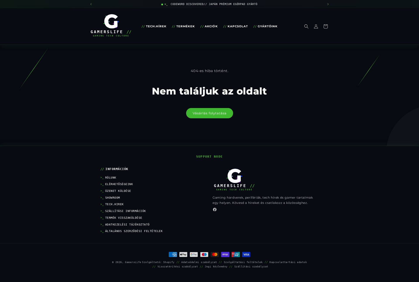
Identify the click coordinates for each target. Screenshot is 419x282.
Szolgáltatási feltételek (243, 262)
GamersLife (133, 262)
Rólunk (110, 177)
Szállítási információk (125, 211)
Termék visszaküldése (123, 217)
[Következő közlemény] (328, 4)
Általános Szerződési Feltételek (134, 231)
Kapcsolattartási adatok (288, 262)
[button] (306, 26)
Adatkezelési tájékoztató (127, 224)
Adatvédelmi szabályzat (199, 262)
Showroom (112, 197)
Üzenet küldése (118, 191)
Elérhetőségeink (119, 184)
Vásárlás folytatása (210, 113)
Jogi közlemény (216, 266)
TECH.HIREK (114, 204)
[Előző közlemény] (91, 4)
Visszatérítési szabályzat (178, 266)
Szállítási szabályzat (251, 266)
